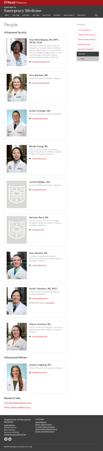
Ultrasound (81, 54)
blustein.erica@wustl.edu (40, 83)
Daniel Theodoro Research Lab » (17, 407)
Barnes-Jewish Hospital (43, 425)
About (7, 15)
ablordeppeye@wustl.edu (41, 62)
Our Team (15, 15)
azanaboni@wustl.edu (39, 336)
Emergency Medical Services (86, 35)
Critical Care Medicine (84, 30)
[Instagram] (6, 439)
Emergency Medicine (23, 11)
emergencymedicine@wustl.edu (15, 435)
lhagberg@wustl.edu (39, 372)
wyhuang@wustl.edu (39, 158)
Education (46, 15)
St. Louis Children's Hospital (45, 427)
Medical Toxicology (84, 44)
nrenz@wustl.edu (38, 230)
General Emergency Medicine (86, 39)
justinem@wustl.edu (39, 189)
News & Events (69, 15)
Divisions (26, 15)
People (82, 59)
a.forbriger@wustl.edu (40, 118)
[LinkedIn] (10, 439)
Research (57, 15)
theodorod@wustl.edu (39, 298)
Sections (36, 15)
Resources (81, 15)
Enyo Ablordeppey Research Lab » (18, 403)
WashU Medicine (9, 425)
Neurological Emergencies (86, 49)
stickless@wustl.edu (39, 265)
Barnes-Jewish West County (45, 432)
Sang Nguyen (50, 303)
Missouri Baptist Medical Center (46, 429)
